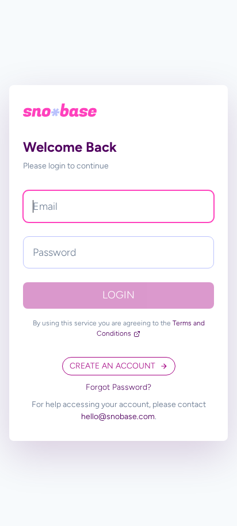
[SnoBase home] (60, 110)
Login (118, 295)
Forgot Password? (118, 387)
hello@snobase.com (118, 416)
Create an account (112, 366)
